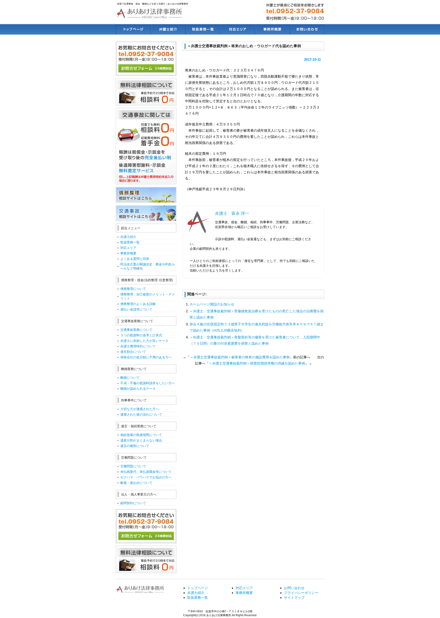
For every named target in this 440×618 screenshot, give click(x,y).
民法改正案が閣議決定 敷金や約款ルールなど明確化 (147, 266)
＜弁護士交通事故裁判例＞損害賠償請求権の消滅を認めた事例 (257, 363)
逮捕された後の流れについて (141, 414)
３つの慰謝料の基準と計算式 (141, 335)
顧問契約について (133, 503)
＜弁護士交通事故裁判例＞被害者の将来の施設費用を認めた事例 (240, 357)
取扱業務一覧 (202, 29)
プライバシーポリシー (301, 593)
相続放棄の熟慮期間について (141, 435)
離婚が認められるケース (138, 388)
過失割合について (133, 352)
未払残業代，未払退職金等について (146, 472)
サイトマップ (294, 597)
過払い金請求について (136, 309)
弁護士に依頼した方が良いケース (144, 341)
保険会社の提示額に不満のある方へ (146, 357)
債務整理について (133, 289)
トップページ (133, 29)
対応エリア (237, 29)
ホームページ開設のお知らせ (212, 304)
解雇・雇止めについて (136, 483)
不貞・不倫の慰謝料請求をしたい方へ (147, 383)
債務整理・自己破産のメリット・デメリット (147, 296)
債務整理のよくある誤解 (138, 304)
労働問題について (133, 466)
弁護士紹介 (167, 29)
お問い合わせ (307, 29)
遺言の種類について (134, 446)
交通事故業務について (136, 330)
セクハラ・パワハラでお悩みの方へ (146, 477)
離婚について (130, 377)
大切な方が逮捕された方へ (139, 409)
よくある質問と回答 (134, 259)
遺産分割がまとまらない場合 (141, 440)
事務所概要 (272, 29)
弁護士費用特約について (138, 346)
